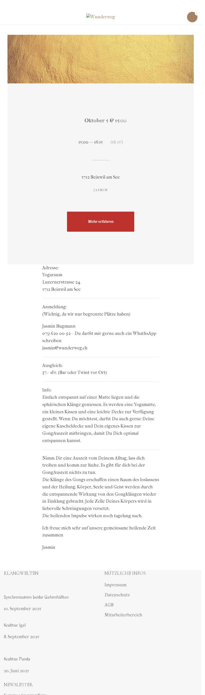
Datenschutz (117, 595)
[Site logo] (100, 16)
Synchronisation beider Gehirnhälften (36, 597)
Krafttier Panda (17, 659)
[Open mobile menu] (5, 17)
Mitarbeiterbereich (123, 615)
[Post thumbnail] (50, 587)
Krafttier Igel (15, 625)
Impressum (115, 585)
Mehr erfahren (101, 221)
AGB (109, 605)
